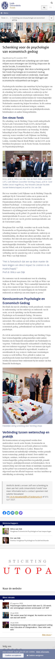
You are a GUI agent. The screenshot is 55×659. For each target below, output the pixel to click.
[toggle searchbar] (52, 3)
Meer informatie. (42, 652)
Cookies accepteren (13, 655)
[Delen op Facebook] (4, 513)
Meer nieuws (46, 635)
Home (3, 18)
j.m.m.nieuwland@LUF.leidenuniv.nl (25, 496)
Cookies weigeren (36, 655)
